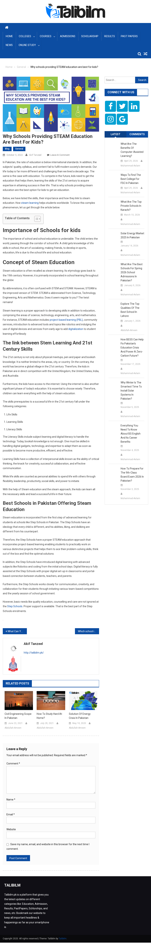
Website (11, 829)
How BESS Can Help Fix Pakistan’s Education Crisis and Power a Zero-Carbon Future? (132, 347)
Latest (115, 134)
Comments (137, 134)
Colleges (25, 36)
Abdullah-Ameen (13, 728)
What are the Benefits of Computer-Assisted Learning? (132, 149)
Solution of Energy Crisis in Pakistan (80, 715)
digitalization (75, 329)
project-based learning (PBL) (66, 319)
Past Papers (129, 36)
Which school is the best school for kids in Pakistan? (88, 631)
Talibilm (62, 938)
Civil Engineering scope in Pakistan (18, 715)
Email (10, 814)
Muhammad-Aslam (130, 165)
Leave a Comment (60, 155)
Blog (7, 148)
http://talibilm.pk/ (34, 652)
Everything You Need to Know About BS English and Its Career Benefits (131, 433)
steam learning (30, 202)
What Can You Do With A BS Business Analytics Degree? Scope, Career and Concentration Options (17, 631)
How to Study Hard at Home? (49, 715)
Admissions (67, 36)
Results (109, 36)
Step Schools (14, 606)
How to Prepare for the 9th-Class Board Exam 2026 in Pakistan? (132, 474)
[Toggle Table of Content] (35, 219)
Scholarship (89, 36)
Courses (45, 36)
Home (9, 36)
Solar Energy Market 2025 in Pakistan (132, 235)
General (19, 148)
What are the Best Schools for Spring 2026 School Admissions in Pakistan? (132, 272)
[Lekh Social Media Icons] (110, 106)
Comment (13, 763)
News (9, 45)
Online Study (27, 45)
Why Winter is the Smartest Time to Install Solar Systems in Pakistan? (131, 390)
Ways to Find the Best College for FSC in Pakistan (131, 178)
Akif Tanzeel (35, 155)
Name (10, 799)
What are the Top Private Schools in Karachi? (131, 205)
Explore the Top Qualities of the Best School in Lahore (130, 309)
